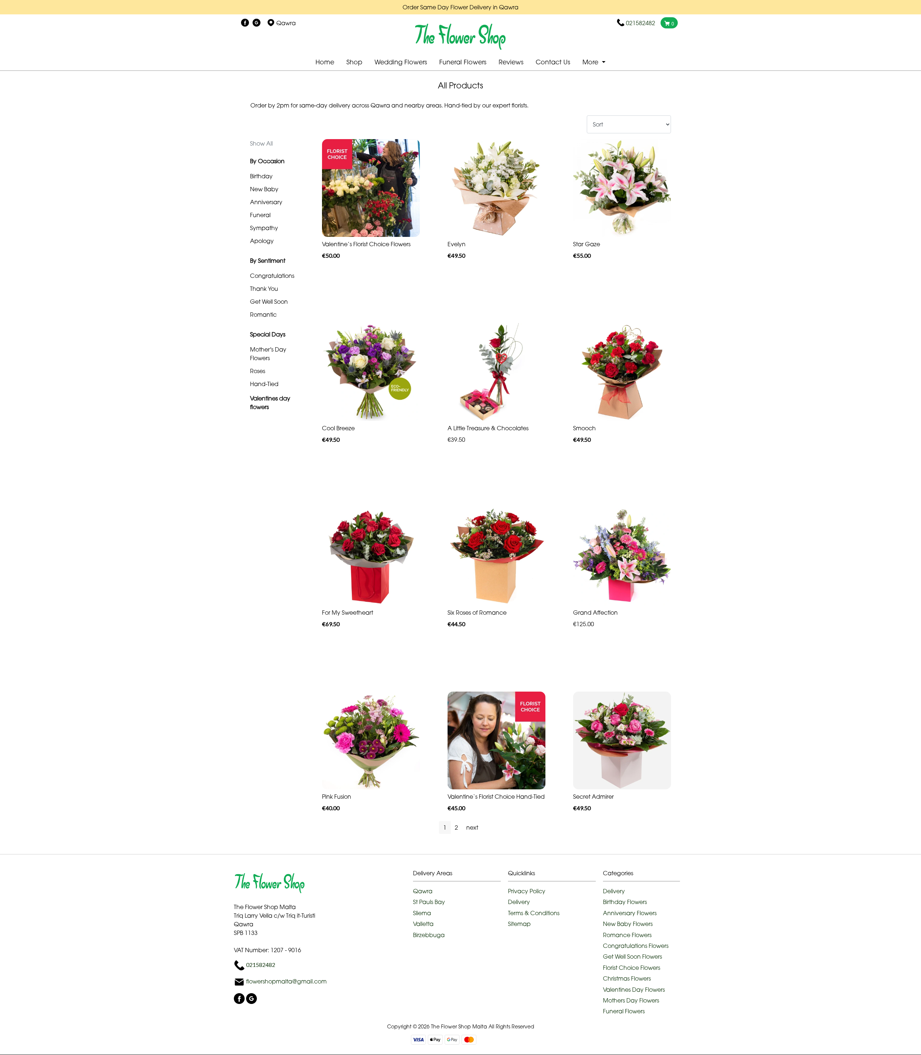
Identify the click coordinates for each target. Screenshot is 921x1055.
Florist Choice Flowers (631, 967)
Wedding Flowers (401, 62)
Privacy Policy (526, 891)
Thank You (264, 288)
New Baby (264, 189)
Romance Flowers (627, 935)
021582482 (640, 23)
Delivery (519, 901)
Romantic (263, 314)
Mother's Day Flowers (268, 354)
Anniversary (266, 202)
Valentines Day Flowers (634, 989)
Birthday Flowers (625, 901)
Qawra (422, 891)
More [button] (591, 62)
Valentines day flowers (270, 402)
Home (325, 62)
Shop (354, 62)
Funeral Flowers (462, 62)
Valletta (423, 923)
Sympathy (264, 227)
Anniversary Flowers (630, 913)
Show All (261, 143)
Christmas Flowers (627, 978)
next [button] (472, 827)
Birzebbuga (429, 935)
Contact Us (553, 62)
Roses (257, 371)
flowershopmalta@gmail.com (286, 981)
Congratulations (272, 275)
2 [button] (456, 827)
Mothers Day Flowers (631, 1000)
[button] (460, 875)
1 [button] (444, 827)
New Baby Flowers (628, 923)
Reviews (511, 62)
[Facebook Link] (245, 23)
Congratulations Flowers (635, 945)
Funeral (260, 215)
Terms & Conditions (533, 913)
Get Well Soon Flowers (632, 956)
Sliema (422, 913)
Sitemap (519, 923)
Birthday (261, 176)
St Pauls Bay (429, 901)
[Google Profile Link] (256, 23)
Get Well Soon (269, 301)
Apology (262, 240)
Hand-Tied (264, 383)
